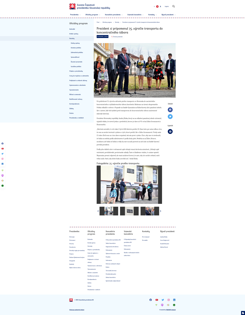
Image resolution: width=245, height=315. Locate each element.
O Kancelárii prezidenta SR (113, 240)
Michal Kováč (164, 247)
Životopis (71, 237)
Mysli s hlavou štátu (75, 267)
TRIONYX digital (171, 310)
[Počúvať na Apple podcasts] (2, 175)
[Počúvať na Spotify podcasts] (2, 185)
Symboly (71, 264)
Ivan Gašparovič (164, 240)
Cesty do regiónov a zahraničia (79, 76)
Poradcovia (72, 247)
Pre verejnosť (145, 237)
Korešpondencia (74, 104)
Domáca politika (76, 48)
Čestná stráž (127, 246)
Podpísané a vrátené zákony (78, 80)
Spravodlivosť (75, 57)
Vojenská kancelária (134, 15)
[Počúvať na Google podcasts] (2, 180)
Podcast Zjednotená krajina (77, 257)
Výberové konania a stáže (113, 253)
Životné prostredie (76, 62)
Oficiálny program (91, 15)
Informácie (109, 260)
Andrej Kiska (163, 237)
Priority (71, 244)
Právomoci (72, 240)
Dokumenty (109, 250)
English (167, 6)
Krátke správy (73, 34)
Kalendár (72, 29)
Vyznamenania (74, 90)
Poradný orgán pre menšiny (77, 250)
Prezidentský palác (111, 274)
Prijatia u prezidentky (76, 71)
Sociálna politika (76, 66)
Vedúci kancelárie (111, 243)
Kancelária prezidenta (112, 15)
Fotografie (72, 261)
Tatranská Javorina (111, 270)
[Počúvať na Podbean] (2, 170)
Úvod (98, 22)
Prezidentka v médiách (76, 118)
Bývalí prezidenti (168, 15)
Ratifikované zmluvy (75, 99)
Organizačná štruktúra (112, 247)
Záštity (71, 108)
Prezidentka (74, 15)
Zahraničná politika (77, 52)
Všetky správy (75, 43)
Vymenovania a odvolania (77, 85)
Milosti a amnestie (75, 94)
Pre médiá (145, 240)
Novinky (71, 38)
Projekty (108, 257)
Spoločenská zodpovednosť (113, 281)
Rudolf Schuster (164, 244)
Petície (71, 113)
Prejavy (71, 254)
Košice (107, 267)
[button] (160, 211)
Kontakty (151, 15)
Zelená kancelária (111, 277)
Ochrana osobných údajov (113, 264)
